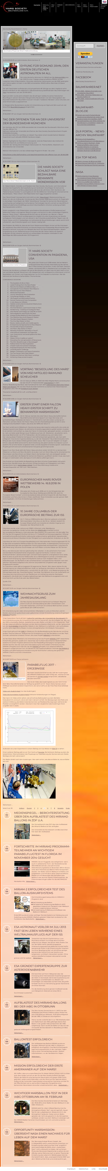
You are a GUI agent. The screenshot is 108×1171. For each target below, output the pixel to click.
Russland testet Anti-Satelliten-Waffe (89, 119)
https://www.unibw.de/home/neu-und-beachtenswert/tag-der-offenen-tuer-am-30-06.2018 (35, 154)
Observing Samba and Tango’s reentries (90, 165)
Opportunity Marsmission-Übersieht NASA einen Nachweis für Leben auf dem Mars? (42, 1133)
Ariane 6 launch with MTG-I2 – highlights (90, 163)
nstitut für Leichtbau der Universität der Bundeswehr (46, 618)
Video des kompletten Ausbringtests (16, 694)
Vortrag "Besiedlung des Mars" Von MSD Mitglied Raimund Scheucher (44, 373)
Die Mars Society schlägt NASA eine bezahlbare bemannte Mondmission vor (52, 174)
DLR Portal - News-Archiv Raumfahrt (90, 133)
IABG (23, 631)
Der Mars (79, 5)
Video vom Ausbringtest (11, 691)
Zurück (29, 808)
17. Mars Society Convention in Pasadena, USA (48, 254)
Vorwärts (60, 808)
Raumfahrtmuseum (18, 107)
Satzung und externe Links (46, 7)
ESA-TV (54, 748)
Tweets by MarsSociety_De (85, 72)
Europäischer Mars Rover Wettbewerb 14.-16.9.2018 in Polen (40, 483)
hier (4, 92)
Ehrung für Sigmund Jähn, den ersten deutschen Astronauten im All (44, 69)
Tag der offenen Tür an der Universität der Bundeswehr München (34, 121)
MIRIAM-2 (6, 615)
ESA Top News (86, 157)
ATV (63, 532)
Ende (68, 808)
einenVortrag (49, 383)
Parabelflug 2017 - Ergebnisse (41, 666)
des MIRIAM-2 (64, 648)
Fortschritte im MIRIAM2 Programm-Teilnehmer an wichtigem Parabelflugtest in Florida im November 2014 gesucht (42, 852)
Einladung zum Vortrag (29, 388)
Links (93, 1169)
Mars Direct (85, 5)
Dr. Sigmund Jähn (58, 77)
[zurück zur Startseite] (14, 7)
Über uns (53, 5)
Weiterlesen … (8, 110)
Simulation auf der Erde (104, 6)
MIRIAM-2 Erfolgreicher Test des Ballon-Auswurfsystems (39, 891)
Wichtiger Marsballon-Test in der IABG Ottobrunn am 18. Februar (41, 1094)
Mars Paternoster (94, 5)
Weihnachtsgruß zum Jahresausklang (37, 595)
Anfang (21, 808)
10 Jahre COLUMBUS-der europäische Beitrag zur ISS (42, 513)
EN (104, 2)
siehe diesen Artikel (25, 465)
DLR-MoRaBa (13, 626)
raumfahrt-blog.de (85, 109)
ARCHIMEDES (70, 5)
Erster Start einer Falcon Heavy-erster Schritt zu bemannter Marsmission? (40, 408)
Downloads (103, 1169)
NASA (79, 172)
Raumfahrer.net (88, 87)
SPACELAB (42, 530)
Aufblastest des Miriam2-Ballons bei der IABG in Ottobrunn (40, 1004)
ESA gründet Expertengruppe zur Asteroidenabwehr (40, 967)
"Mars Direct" (44, 197)
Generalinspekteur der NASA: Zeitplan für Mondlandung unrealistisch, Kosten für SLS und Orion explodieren (91, 122)
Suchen (100, 46)
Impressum (71, 1169)
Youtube (41, 752)
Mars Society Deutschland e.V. (12, 29)
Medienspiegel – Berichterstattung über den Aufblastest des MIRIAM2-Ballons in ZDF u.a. (41, 816)
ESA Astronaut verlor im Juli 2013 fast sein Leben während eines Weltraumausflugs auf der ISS (40, 930)
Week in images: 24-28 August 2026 (89, 161)
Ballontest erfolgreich (33, 1039)
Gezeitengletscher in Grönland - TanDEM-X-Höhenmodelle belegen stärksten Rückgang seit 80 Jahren (89, 148)
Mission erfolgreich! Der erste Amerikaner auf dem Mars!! (38, 1067)
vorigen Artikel (43, 676)
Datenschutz (83, 1169)
